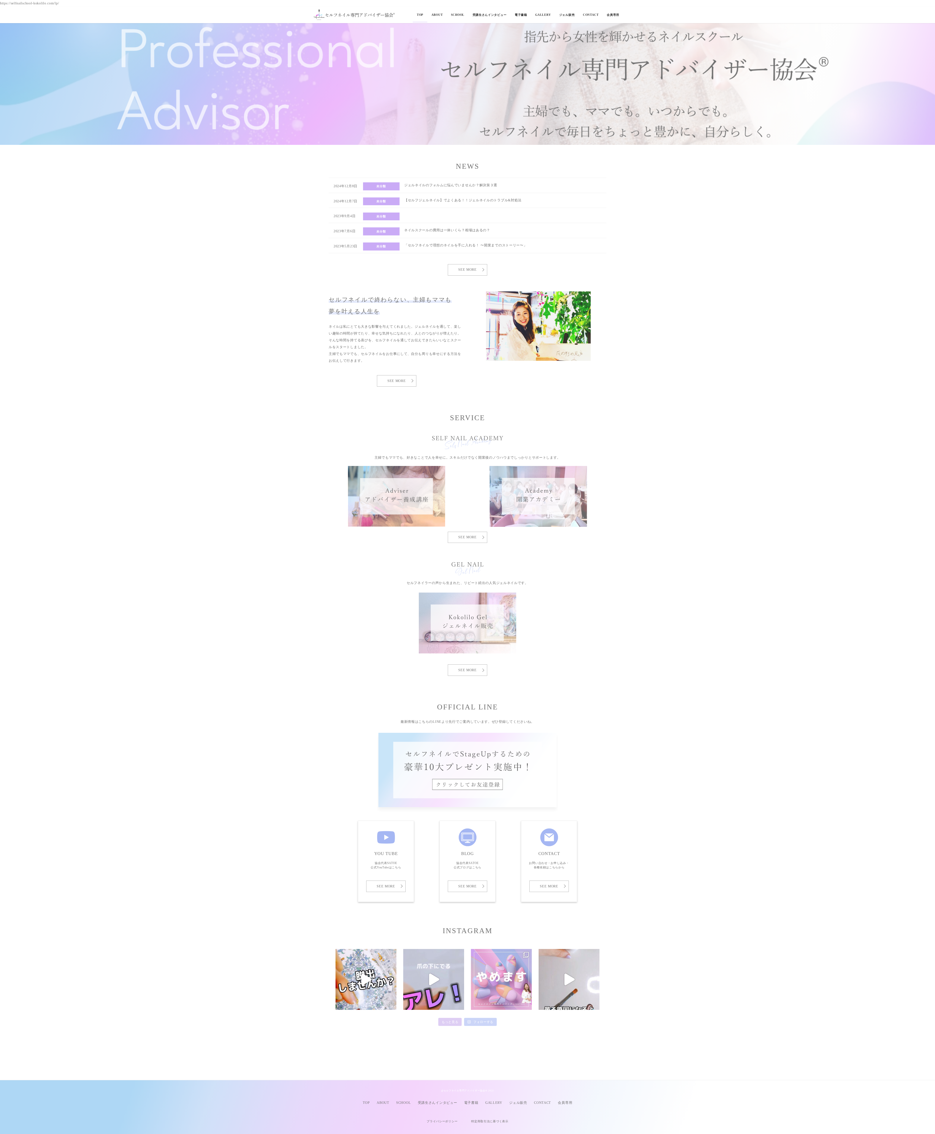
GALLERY (493, 1103)
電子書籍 (471, 1103)
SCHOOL (403, 1103)
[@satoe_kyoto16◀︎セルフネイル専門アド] (501, 979)
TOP (366, 1103)
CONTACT (542, 1103)
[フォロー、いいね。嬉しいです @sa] (433, 979)
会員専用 (565, 1103)
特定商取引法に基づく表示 (489, 1121)
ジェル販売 (518, 1103)
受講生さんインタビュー (437, 1103)
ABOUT (383, 1103)
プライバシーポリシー (442, 1121)
